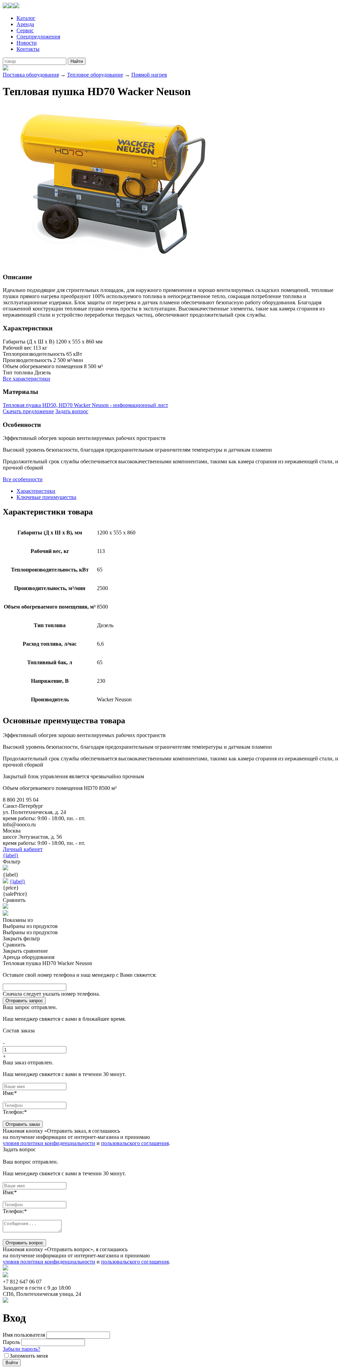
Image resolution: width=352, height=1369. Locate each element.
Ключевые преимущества (46, 497)
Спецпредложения (38, 36)
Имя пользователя (24, 1335)
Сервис (25, 30)
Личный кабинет (23, 849)
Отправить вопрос (24, 1242)
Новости (26, 43)
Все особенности (23, 479)
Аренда (25, 24)
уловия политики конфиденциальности (49, 1143)
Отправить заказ (23, 1124)
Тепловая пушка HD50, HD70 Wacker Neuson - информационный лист (85, 405)
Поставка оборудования (31, 75)
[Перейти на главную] (11, 6)
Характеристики (35, 491)
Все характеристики (26, 379)
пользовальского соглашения (135, 1143)
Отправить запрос (24, 1000)
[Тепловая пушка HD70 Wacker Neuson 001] (113, 264)
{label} (11, 855)
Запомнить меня (29, 1356)
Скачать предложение (28, 411)
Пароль (11, 1342)
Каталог (25, 18)
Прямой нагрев (149, 75)
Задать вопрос (71, 411)
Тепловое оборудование (95, 75)
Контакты (28, 49)
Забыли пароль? (21, 1349)
